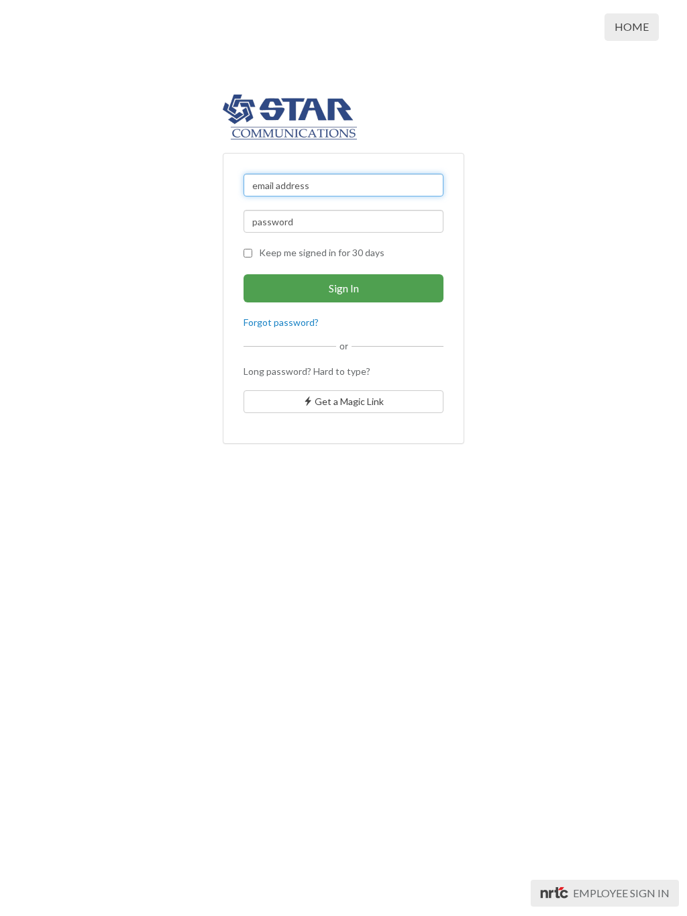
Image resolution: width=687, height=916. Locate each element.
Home (632, 26)
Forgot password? (281, 322)
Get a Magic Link (348, 401)
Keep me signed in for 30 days (321, 252)
